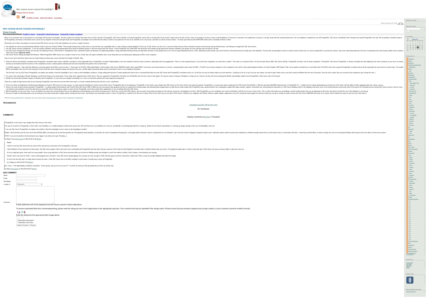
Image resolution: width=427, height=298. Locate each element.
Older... (408, 267)
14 (409, 209)
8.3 (410, 223)
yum (410, 71)
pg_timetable (413, 115)
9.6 (410, 239)
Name (5, 175)
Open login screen (411, 291)
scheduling (412, 111)
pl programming (412, 179)
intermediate (411, 139)
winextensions (412, 253)
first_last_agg (412, 91)
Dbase (410, 157)
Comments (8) (71, 97)
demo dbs (411, 129)
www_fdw (412, 89)
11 (409, 203)
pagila (410, 131)
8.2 (410, 221)
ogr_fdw (412, 87)
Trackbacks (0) (79, 97)
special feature (412, 249)
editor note (411, 135)
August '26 (415, 39)
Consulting (58, 18)
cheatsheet (411, 75)
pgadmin (410, 177)
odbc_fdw (412, 85)
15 (409, 211)
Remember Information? (26, 220)
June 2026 (409, 265)
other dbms (411, 153)
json (410, 99)
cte (409, 127)
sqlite (410, 173)
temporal (411, 121)
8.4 (410, 225)
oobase (410, 151)
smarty (410, 247)
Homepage (19, 139)
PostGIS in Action (33, 18)
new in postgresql (412, 149)
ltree (410, 103)
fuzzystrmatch (412, 93)
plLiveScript (412, 183)
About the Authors (46, 18)
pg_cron (412, 113)
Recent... (408, 266)
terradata (411, 175)
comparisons (28, 97)
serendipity (411, 245)
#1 (5, 139)
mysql (36, 97)
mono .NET (411, 147)
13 (409, 207)
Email (5, 178)
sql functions (412, 195)
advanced (411, 63)
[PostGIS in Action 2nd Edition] (57, 9)
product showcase (413, 241)
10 (409, 201)
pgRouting (411, 107)
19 (409, 219)
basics (410, 69)
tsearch (411, 123)
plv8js (410, 193)
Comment (7, 202)
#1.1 (8, 162)
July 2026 (408, 264)
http (410, 97)
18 (409, 217)
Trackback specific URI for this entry (203, 105)
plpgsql (411, 187)
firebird (411, 159)
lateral (410, 145)
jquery (410, 143)
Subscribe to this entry (25, 222)
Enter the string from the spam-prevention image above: (38, 215)
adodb (410, 61)
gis (409, 137)
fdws (410, 81)
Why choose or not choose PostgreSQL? (34, 9)
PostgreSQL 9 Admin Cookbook (71, 34)
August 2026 (409, 262)
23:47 (64, 97)
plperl (410, 185)
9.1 (410, 229)
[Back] (408, 39)
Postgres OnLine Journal (25, 13)
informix (411, 161)
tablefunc (411, 119)
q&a (409, 243)
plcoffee (411, 181)
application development (414, 65)
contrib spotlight (412, 79)
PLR (410, 191)
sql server (59, 97)
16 (409, 213)
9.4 (410, 235)
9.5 (410, 237)
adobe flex (411, 59)
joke (409, 141)
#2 (5, 169)
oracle (39, 97)
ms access (411, 163)
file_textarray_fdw (414, 83)
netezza (411, 167)
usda (410, 133)
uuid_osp (411, 125)
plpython (411, 189)
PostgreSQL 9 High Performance (48, 34)
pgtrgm (411, 109)
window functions (412, 251)
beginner (410, 73)
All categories (409, 254)
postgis (44, 97)
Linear (207, 117)
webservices (412, 67)
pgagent (412, 117)
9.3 (410, 233)
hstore (410, 95)
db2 (33, 97)
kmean (411, 101)
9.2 (410, 231)
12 (409, 205)
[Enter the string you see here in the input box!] (23, 212)
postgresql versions (51, 97)
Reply (39, 139)
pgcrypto (411, 105)
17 (409, 215)
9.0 (410, 227)
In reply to (7, 184)
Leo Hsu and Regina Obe (16, 97)
